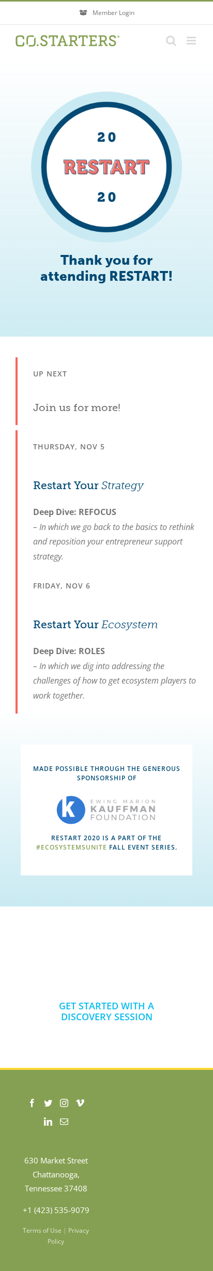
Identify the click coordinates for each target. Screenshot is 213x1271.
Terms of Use (42, 1230)
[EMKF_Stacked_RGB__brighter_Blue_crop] (106, 800)
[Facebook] (32, 1103)
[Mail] (64, 1121)
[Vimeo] (80, 1103)
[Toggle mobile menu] (192, 40)
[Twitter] (48, 1103)
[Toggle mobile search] (171, 40)
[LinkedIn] (48, 1121)
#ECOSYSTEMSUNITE (71, 847)
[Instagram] (64, 1103)
